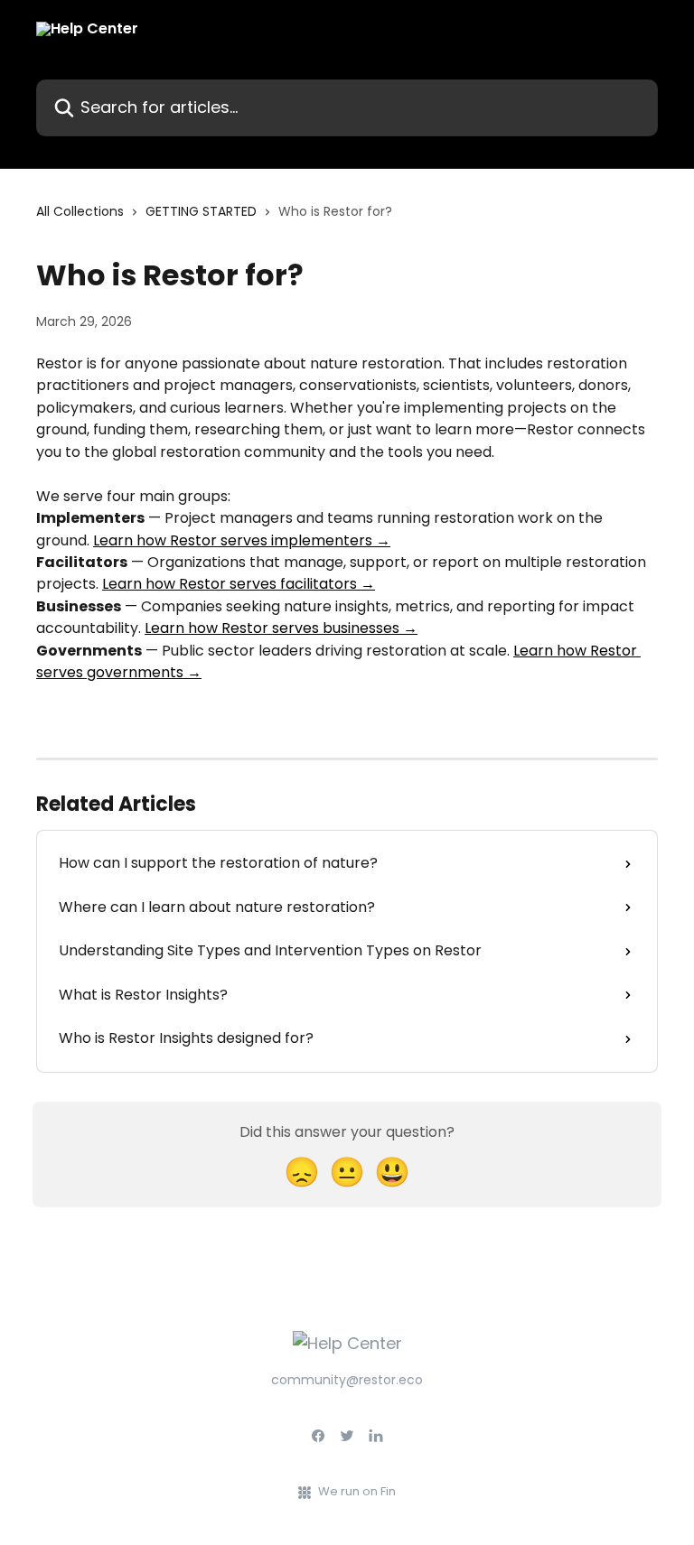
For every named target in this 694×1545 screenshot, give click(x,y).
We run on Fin (357, 1491)
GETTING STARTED (201, 211)
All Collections (80, 211)
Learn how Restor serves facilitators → (238, 583)
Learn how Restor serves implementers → (241, 540)
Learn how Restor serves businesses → (281, 628)
